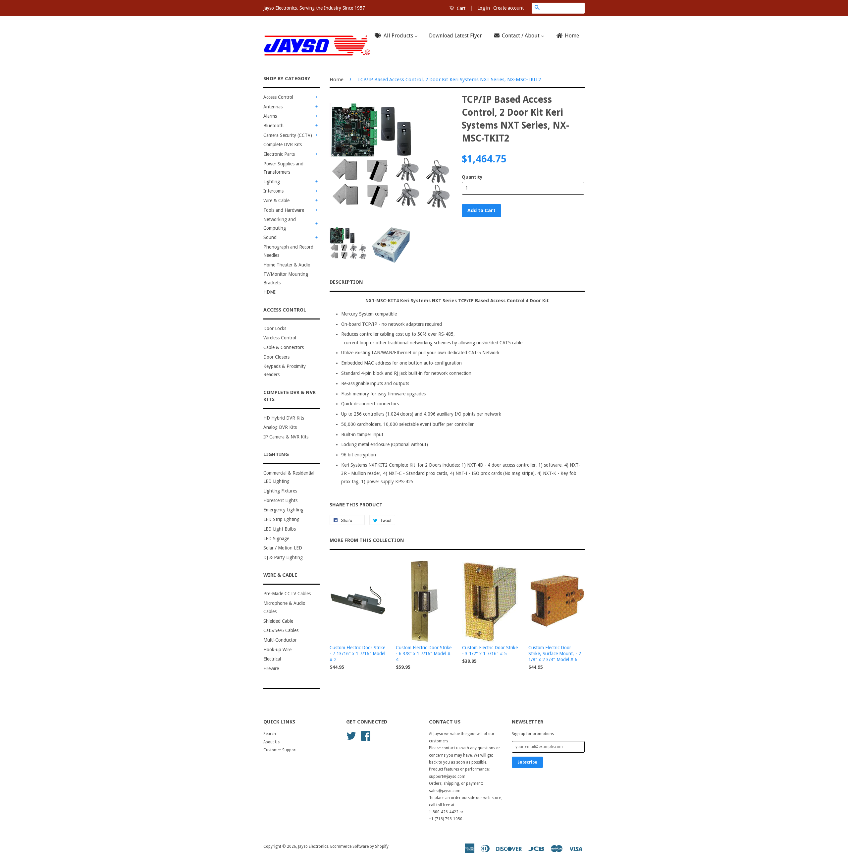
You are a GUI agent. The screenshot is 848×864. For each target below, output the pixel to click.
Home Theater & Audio (286, 264)
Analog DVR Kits (280, 427)
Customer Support (280, 750)
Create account (508, 8)
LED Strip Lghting (281, 519)
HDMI (269, 292)
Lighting (271, 181)
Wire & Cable (276, 200)
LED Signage (276, 538)
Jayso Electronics (313, 846)
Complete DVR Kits (282, 144)
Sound (270, 237)
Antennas (273, 106)
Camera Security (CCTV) (287, 135)
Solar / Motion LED (282, 547)
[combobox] (563, 8)
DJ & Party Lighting (283, 557)
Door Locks (274, 328)
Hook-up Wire (277, 649)
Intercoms (273, 191)
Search (269, 733)
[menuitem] (398, 36)
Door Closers (276, 357)
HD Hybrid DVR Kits (283, 418)
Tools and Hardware (283, 210)
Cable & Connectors (283, 347)
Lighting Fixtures (280, 490)
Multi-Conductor (280, 640)
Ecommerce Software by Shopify (359, 846)
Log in (483, 8)
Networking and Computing (279, 223)
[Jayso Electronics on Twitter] (351, 735)
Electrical (272, 659)
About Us (271, 742)
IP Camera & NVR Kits (285, 436)
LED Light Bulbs (279, 529)
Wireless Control (279, 337)
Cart (460, 8)
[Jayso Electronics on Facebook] (366, 735)
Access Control (278, 97)
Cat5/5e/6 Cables (280, 630)
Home (337, 80)
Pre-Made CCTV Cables (287, 593)
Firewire (271, 668)
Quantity (472, 177)
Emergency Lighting (283, 509)
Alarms (270, 116)
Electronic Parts (279, 154)
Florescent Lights (280, 500)
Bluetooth (273, 125)
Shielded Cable (278, 621)
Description (346, 282)
